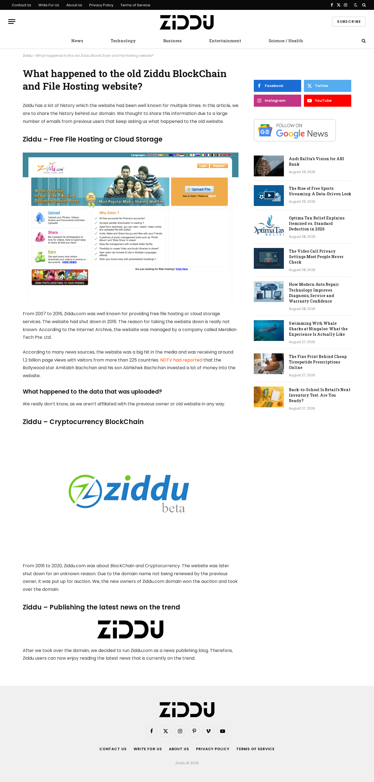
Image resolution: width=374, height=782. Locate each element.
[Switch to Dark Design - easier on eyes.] (356, 5)
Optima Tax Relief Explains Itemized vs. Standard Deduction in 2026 (316, 223)
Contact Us (21, 5)
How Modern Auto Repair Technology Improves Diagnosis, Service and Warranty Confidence (314, 292)
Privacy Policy (101, 5)
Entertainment (225, 40)
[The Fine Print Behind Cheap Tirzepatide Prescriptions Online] (269, 363)
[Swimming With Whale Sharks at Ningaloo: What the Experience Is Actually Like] (269, 330)
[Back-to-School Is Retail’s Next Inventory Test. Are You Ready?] (269, 396)
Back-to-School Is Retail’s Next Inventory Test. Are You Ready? (319, 395)
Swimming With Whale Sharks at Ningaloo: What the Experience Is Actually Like (318, 329)
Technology (123, 40)
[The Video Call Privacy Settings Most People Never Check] (269, 258)
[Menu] (11, 21)
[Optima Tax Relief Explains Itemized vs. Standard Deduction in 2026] (269, 225)
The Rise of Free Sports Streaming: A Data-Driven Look (320, 191)
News (77, 40)
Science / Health (286, 40)
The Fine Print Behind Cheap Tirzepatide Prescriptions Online (318, 362)
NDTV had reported (181, 360)
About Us (74, 5)
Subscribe (349, 21)
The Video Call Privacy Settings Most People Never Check (316, 257)
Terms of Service (135, 5)
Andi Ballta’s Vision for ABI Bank (316, 161)
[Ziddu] (187, 22)
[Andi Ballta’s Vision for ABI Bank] (269, 166)
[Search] (363, 5)
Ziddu (28, 55)
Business (172, 40)
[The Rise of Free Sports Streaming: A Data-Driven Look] (269, 195)
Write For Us (48, 5)
